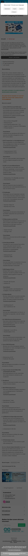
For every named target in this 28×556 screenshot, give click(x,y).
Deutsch (21, 8)
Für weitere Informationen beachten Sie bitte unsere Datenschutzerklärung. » (14, 554)
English (14, 8)
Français (14, 11)
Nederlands (7, 8)
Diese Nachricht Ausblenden (14, 550)
